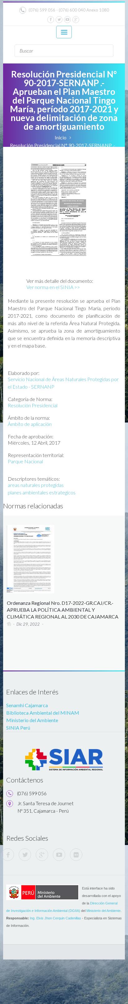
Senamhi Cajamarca (27, 705)
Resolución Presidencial (32, 405)
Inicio (60, 137)
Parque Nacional (25, 461)
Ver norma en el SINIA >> (53, 287)
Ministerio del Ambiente (32, 720)
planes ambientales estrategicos (41, 492)
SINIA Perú (18, 728)
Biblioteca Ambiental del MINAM (42, 713)
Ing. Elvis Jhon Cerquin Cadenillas (55, 918)
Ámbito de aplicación (30, 424)
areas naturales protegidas (36, 485)
